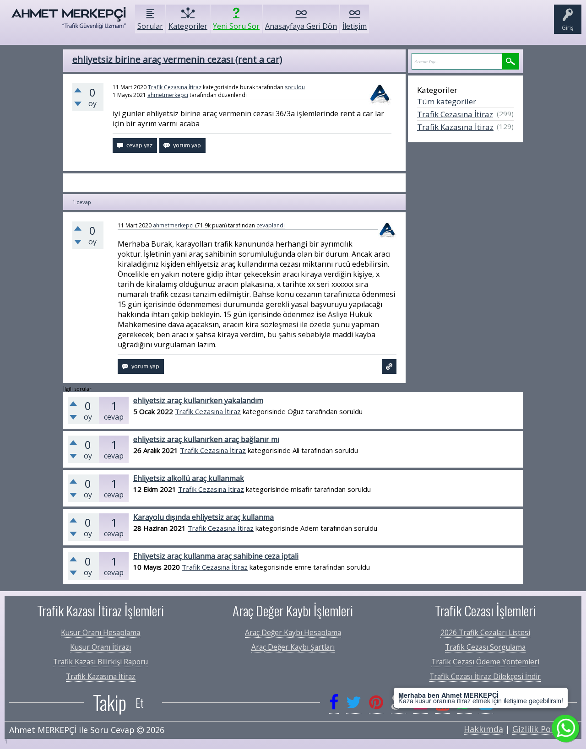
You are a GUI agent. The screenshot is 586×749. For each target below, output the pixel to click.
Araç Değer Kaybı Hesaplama (293, 632)
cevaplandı (270, 225)
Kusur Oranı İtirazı (100, 647)
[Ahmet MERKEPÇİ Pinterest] (376, 702)
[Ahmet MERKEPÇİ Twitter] (353, 702)
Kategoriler (187, 26)
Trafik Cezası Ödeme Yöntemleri (485, 662)
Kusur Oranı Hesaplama (100, 632)
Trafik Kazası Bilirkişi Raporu (100, 662)
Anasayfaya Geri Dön (301, 26)
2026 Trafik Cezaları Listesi (485, 632)
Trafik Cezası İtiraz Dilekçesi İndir (485, 676)
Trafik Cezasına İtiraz (174, 87)
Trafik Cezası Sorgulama (485, 647)
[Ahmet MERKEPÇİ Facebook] (334, 702)
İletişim (354, 26)
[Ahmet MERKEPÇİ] (69, 22)
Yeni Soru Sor (236, 26)
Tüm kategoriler (446, 101)
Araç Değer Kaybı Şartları (293, 647)
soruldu (295, 87)
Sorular (150, 26)
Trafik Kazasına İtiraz (455, 127)
